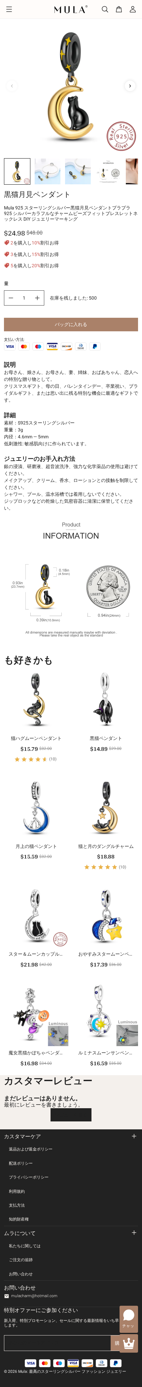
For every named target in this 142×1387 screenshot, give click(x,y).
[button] (17, 171)
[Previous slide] (12, 86)
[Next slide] (130, 86)
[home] (71, 9)
